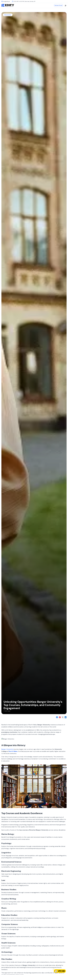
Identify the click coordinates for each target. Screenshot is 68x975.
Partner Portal (58, 5)
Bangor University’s (7, 749)
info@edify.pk (6, 1)
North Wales (13, 751)
